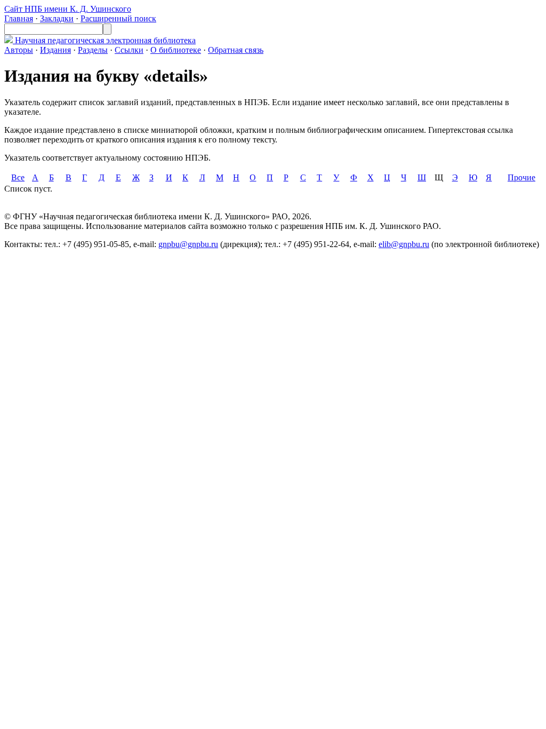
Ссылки (129, 49)
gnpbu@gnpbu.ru (188, 244)
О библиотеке (175, 49)
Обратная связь (235, 49)
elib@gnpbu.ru (404, 244)
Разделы (93, 49)
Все (18, 177)
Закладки (57, 18)
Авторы (18, 49)
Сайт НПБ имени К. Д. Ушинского (67, 8)
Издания (55, 49)
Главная (18, 18)
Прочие (521, 177)
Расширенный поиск (118, 18)
